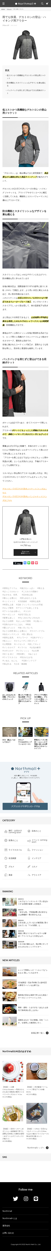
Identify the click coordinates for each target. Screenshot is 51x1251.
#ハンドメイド (8, 601)
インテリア (36, 858)
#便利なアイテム (9, 588)
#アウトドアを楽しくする (27, 608)
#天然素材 (22, 601)
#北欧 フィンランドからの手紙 (29, 604)
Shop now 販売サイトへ (25, 552)
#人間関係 (6, 644)
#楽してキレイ (34, 644)
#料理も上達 (7, 604)
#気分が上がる (26, 657)
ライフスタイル (15, 850)
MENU (3, 4)
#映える (40, 588)
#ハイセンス (19, 644)
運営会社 (6, 1225)
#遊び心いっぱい (27, 588)
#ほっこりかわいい (10, 591)
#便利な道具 (35, 601)
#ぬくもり (32, 654)
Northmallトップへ (35, 1147)
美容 (10, 875)
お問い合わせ (8, 1233)
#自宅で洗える (24, 614)
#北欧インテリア (29, 660)
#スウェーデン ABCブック (25, 641)
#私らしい (6, 641)
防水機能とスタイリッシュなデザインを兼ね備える (26, 84)
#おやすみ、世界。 (10, 595)
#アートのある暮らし (11, 611)
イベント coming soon (39, 841)
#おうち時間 (7, 621)
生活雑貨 (12, 858)
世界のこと (13, 840)
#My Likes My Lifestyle (29, 618)
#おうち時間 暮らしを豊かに (14, 631)
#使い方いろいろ (25, 627)
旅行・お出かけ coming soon (15, 831)
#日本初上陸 (27, 595)
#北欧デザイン (37, 637)
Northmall (7, 1211)
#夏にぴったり (8, 627)
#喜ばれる (6, 664)
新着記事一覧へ (37, 1033)
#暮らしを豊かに (9, 598)
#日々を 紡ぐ (8, 654)
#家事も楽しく (8, 618)
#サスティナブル (37, 631)
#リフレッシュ (22, 650)
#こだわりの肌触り (30, 591)
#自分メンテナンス (10, 634)
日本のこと (36, 831)
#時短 (28, 624)
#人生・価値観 (20, 664)
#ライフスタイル (9, 657)
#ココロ (27, 611)
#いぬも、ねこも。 (10, 660)
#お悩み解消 (35, 647)
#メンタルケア (8, 647)
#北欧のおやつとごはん (12, 624)
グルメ (11, 866)
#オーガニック (8, 614)
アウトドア (36, 875)
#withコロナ (8, 650)
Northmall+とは (9, 1218)
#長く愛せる (27, 634)
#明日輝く (21, 654)
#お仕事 (35, 650)
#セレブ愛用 (7, 608)
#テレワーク (22, 637)
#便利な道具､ (8, 637)
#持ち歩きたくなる (28, 598)
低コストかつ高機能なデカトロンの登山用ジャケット (26, 76)
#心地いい (37, 621)
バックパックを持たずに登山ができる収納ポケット (26, 91)
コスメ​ (34, 866)
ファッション (37, 850)
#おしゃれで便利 (23, 621)
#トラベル (22, 647)
